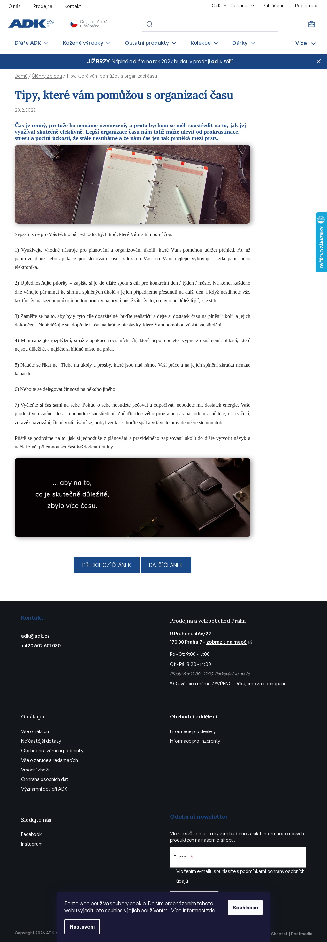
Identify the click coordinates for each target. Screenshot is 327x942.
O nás (14, 6)
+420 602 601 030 (41, 645)
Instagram (32, 844)
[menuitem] (32, 43)
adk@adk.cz (35, 636)
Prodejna (42, 6)
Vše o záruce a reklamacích (49, 760)
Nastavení (82, 926)
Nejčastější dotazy (41, 741)
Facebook (31, 834)
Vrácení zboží (35, 770)
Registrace (307, 5)
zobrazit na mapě (226, 642)
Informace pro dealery (193, 731)
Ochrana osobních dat (44, 779)
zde (210, 910)
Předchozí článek (106, 565)
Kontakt (73, 6)
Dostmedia (301, 933)
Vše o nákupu (35, 731)
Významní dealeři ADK (44, 789)
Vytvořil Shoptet (271, 933)
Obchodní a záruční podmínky (52, 750)
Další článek (166, 565)
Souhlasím (245, 907)
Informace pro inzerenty (195, 741)
